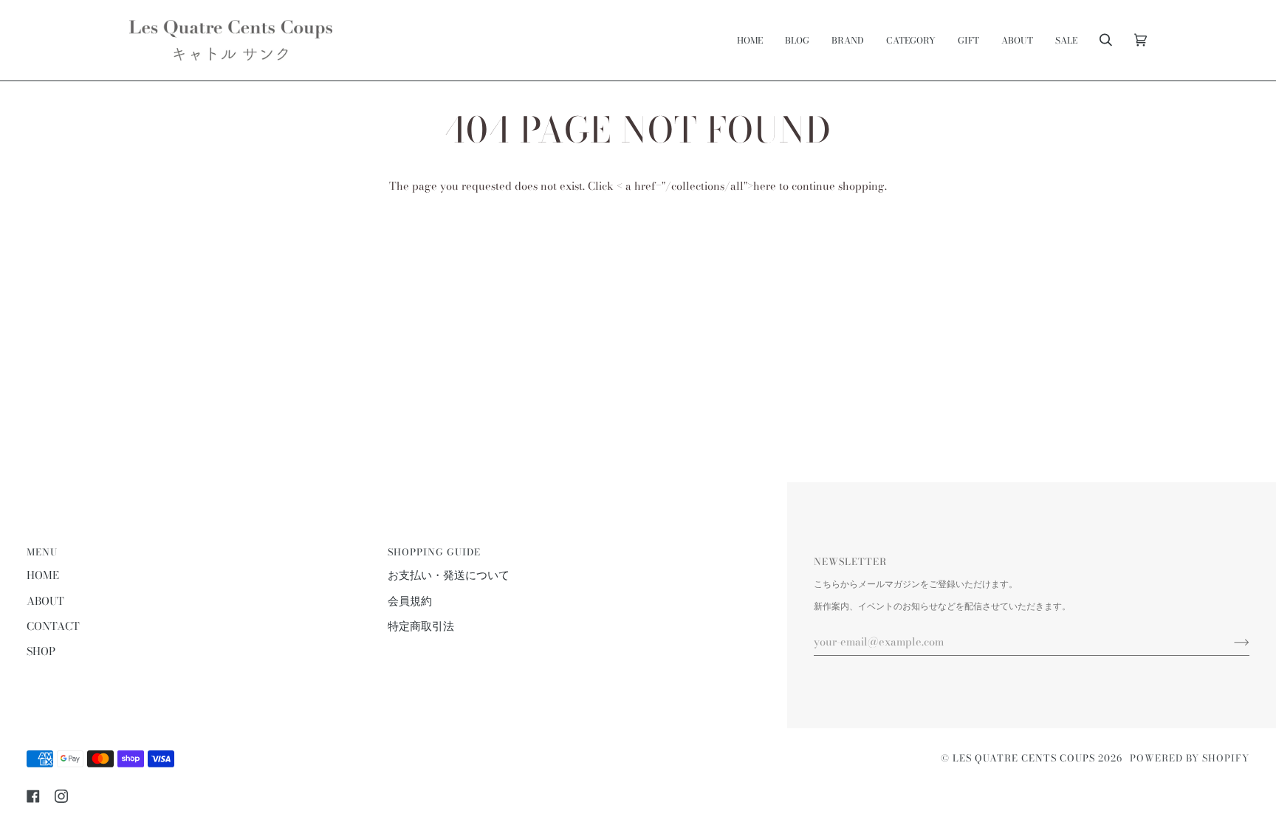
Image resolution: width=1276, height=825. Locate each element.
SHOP (41, 651)
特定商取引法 (421, 626)
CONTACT (53, 626)
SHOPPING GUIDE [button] (434, 552)
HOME (43, 575)
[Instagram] (61, 796)
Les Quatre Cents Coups (1024, 758)
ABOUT (45, 601)
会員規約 (410, 601)
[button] (847, 40)
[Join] (1229, 642)
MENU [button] (42, 552)
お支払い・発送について (449, 575)
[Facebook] (33, 796)
